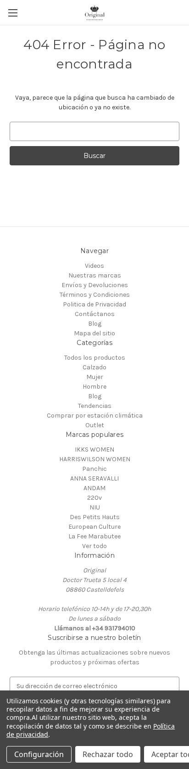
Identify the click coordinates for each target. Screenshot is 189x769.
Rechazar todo (108, 754)
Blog (94, 324)
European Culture (94, 527)
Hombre (94, 386)
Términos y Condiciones (95, 295)
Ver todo (94, 546)
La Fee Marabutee (94, 536)
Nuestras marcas (94, 275)
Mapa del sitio (94, 333)
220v (94, 498)
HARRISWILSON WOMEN (94, 459)
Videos (94, 266)
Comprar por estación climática (95, 415)
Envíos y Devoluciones (94, 285)
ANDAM (94, 488)
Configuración (39, 754)
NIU (94, 507)
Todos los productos (94, 358)
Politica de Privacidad (94, 304)
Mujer (94, 377)
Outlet (94, 425)
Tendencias (94, 406)
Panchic (94, 469)
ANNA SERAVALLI (94, 478)
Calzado (94, 367)
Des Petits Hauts (95, 517)
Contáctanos (95, 314)
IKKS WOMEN (94, 449)
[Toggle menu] (12, 12)
